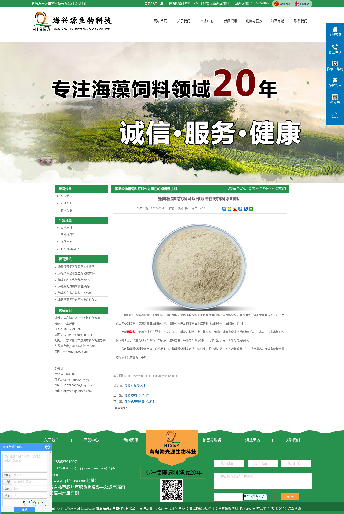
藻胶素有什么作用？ (137, 395)
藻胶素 (129, 386)
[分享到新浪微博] (235, 209)
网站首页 (160, 21)
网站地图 (175, 3)
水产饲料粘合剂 (71, 249)
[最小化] (47, 447)
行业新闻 (66, 203)
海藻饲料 (139, 386)
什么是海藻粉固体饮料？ (140, 401)
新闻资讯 (230, 21)
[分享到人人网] (246, 209)
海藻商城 (277, 21)
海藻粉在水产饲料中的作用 (75, 293)
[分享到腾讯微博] (240, 209)
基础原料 (66, 227)
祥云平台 (263, 508)
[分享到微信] (251, 209)
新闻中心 (265, 188)
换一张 (271, 496)
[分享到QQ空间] (230, 209)
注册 (163, 3)
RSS (188, 3)
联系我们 (300, 21)
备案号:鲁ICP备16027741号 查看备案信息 (208, 508)
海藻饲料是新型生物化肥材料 (76, 273)
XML (196, 3)
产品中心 (207, 21)
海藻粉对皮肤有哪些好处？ (75, 286)
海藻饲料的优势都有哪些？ (75, 280)
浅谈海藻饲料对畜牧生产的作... (77, 299)
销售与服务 (254, 21)
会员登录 (150, 3)
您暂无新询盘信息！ (217, 3)
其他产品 (66, 242)
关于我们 (183, 21)
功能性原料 (68, 234)
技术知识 (66, 210)
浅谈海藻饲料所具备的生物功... (77, 266)
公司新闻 (66, 196)
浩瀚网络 (294, 508)
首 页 (252, 188)
